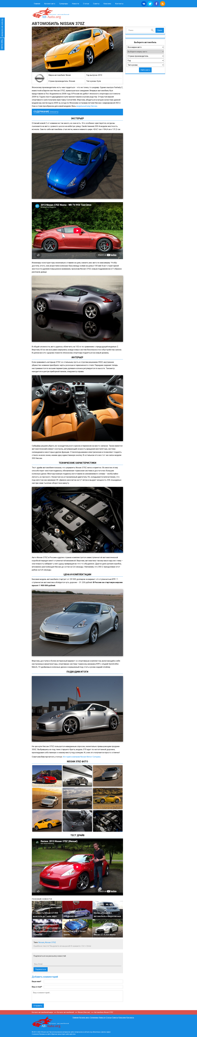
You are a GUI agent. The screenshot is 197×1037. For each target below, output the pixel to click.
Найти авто (145, 70)
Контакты (119, 4)
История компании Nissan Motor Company (82, 757)
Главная (37, 4)
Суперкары (63, 4)
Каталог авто (49, 4)
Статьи (86, 4)
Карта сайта (65, 1034)
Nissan (41, 942)
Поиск (159, 30)
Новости (75, 4)
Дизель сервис (106, 1032)
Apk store (72, 1034)
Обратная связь (56, 1034)
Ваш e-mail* (37, 987)
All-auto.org (50, 13)
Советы (96, 4)
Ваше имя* (36, 981)
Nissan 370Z (50, 942)
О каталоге (35, 1034)
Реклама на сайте (45, 1034)
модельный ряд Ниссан (86, 106)
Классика (107, 4)
